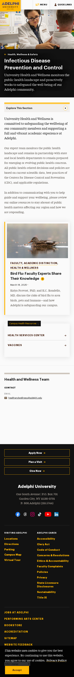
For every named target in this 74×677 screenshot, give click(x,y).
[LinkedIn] (56, 514)
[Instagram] (32, 514)
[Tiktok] (40, 514)
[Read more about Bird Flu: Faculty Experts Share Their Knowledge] (37, 241)
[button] (41, 5)
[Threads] (25, 514)
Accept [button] (17, 670)
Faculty (16, 263)
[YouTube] (48, 514)
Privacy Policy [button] (56, 660)
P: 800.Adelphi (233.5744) (37, 503)
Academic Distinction (40, 263)
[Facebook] (17, 514)
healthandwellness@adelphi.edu (25, 398)
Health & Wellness (24, 268)
